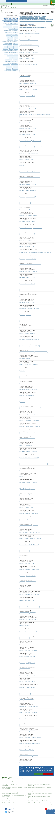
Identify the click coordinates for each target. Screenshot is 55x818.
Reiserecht (15, 48)
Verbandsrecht (8, 61)
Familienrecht (15, 28)
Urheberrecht (15, 59)
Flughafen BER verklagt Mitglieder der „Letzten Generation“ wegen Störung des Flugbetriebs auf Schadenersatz (40, 791)
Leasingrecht (15, 43)
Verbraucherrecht (14, 61)
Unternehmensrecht (8, 59)
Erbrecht (10, 28)
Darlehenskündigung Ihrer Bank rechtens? (9, 798)
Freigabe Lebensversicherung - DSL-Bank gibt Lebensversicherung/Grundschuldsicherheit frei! (10, 800)
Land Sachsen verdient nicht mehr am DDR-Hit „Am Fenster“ (38, 789)
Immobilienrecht (9, 34)
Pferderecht (11, 48)
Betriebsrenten (14, 25)
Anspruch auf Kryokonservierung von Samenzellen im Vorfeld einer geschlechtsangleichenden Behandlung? (39, 797)
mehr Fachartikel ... (50, 804)
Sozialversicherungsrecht (13, 52)
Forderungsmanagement (7, 30)
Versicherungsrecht (14, 65)
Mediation (5, 45)
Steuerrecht (11, 54)
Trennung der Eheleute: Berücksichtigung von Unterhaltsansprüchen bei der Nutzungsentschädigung (14, 788)
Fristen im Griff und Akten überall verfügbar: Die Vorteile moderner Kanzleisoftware (39, 785)
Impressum (52, 5)
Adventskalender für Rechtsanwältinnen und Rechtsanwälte (12, 802)
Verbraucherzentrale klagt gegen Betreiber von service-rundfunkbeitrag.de (40, 802)
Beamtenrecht (9, 25)
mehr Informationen (48, 774)
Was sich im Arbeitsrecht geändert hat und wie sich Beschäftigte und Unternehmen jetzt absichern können (13, 790)
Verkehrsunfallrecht (7, 65)
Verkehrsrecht (15, 63)
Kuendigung (13, 6)
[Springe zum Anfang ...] (53, 816)
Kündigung (15, 39)
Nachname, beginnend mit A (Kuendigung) (8, 7)
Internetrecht (8, 36)
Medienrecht (10, 45)
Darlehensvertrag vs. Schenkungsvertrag (8, 781)
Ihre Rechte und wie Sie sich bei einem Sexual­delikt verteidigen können (40, 787)
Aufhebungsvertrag (6, 23)
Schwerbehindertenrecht (13, 50)
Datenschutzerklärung (46, 5)
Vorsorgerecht (8, 68)
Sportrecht (6, 54)
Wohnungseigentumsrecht (9, 70)
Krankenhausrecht (10, 39)
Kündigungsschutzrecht (8, 43)
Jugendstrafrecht (14, 36)
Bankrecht (11, 23)
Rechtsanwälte (7, 6)
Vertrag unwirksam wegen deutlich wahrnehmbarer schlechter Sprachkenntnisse (12, 785)
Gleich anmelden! (38, 774)
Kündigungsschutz (6, 41)
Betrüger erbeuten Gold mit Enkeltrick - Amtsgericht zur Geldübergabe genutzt (40, 794)
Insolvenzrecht (15, 34)
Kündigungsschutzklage (13, 41)
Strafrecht (15, 54)
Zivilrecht (15, 70)
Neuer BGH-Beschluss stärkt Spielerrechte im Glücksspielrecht (38, 800)
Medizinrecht (15, 45)
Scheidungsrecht (5, 50)
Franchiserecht (14, 30)
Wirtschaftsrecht (14, 68)
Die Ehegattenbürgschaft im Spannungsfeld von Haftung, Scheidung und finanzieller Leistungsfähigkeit (14, 796)
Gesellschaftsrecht (9, 32)
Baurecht (15, 23)
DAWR (2, 6)
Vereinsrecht (10, 63)
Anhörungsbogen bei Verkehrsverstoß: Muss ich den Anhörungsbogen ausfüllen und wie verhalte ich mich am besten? (13, 793)
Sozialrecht (6, 52)
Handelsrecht (15, 32)
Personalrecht (5, 48)
